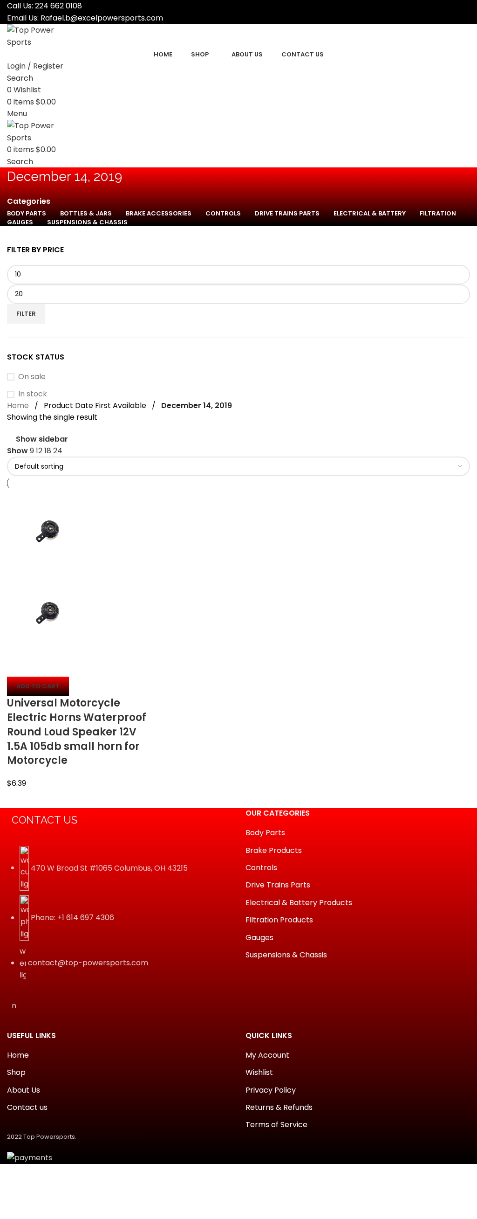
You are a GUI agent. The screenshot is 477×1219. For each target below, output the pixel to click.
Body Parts (265, 833)
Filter (26, 313)
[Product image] (48, 612)
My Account (267, 1055)
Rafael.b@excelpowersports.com (102, 18)
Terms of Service (276, 1125)
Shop (16, 1072)
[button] (38, 686)
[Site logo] (42, 35)
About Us (23, 1090)
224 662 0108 (58, 5)
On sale (32, 377)
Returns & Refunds (279, 1107)
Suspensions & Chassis (286, 955)
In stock (32, 394)
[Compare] (18, 665)
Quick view (43, 665)
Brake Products (273, 850)
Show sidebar (42, 439)
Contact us (27, 1107)
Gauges (259, 938)
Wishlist (259, 1072)
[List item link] (119, 918)
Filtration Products (279, 920)
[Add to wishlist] (69, 665)
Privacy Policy (270, 1090)
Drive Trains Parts (277, 885)
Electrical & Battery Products (298, 903)
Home (18, 405)
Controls (261, 868)
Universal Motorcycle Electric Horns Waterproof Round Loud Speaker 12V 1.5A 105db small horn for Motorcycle (76, 732)
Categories (28, 201)
